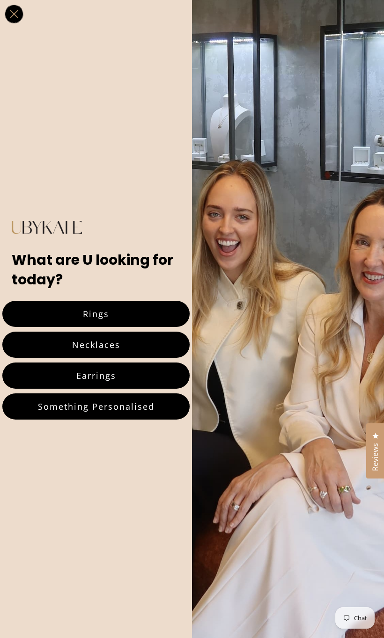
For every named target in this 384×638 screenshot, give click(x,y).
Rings (96, 313)
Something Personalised (96, 406)
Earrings (96, 375)
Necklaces (96, 344)
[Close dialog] (14, 14)
